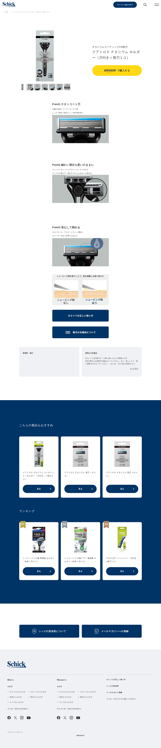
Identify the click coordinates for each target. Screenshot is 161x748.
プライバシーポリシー (15, 732)
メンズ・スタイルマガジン (17, 709)
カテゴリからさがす (18, 692)
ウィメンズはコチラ (125, 5)
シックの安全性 (112, 686)
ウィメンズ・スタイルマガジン (69, 709)
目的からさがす (16, 697)
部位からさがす (37, 697)
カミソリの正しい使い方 (116, 679)
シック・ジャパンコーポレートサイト (121, 699)
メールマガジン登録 (114, 692)
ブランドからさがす (38, 692)
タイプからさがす (17, 702)
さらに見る (134, 368)
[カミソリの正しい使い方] (80, 317)
